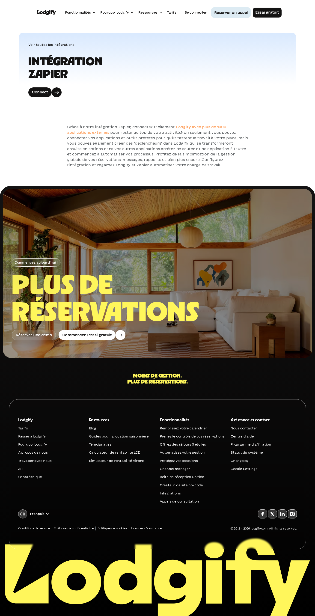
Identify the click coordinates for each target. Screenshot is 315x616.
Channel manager (175, 468)
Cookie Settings (244, 468)
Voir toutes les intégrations (51, 44)
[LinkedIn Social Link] (282, 513)
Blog (92, 428)
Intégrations (170, 493)
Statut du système (247, 452)
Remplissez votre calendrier (183, 428)
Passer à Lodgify (32, 436)
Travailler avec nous (35, 460)
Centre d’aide (242, 436)
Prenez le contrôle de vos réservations (192, 436)
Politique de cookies (112, 528)
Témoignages (100, 444)
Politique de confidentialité (74, 528)
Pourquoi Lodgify (32, 444)
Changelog (240, 460)
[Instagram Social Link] (292, 513)
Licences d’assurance (146, 528)
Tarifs (23, 428)
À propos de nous (33, 452)
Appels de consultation (179, 501)
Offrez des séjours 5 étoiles (183, 444)
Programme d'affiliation (251, 444)
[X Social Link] (272, 513)
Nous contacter (244, 428)
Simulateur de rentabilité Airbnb (117, 460)
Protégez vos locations (179, 460)
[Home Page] (46, 13)
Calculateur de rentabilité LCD (114, 452)
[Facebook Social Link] (262, 513)
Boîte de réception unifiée (182, 477)
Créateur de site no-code (181, 485)
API (20, 468)
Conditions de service (34, 528)
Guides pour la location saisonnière (119, 436)
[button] (33, 513)
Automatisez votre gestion (182, 452)
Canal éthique (30, 477)
